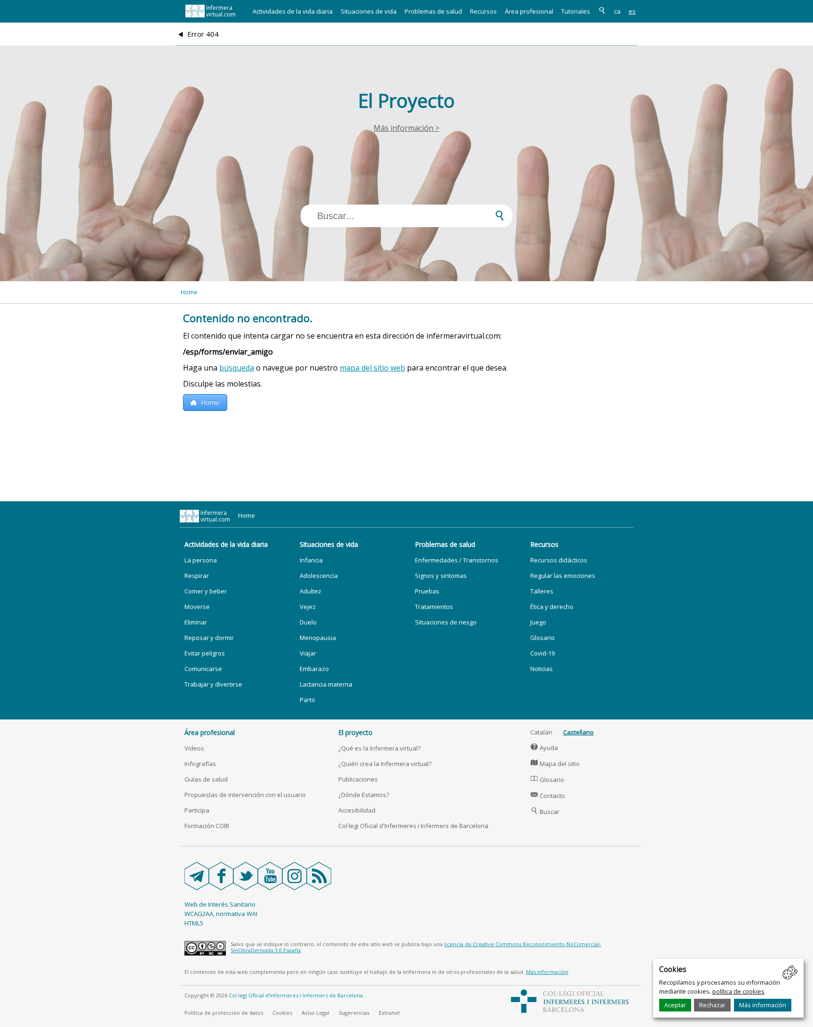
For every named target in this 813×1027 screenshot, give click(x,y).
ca (617, 11)
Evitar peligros (204, 653)
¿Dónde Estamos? (363, 794)
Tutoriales (575, 11)
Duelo (308, 622)
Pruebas (427, 591)
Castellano (578, 732)
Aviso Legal (315, 1012)
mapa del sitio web (372, 368)
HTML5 (193, 923)
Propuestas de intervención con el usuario (245, 794)
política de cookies (738, 991)
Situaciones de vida (369, 11)
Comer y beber (205, 591)
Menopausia (318, 637)
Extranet (389, 1012)
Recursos (483, 11)
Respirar (196, 575)
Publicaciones (358, 779)
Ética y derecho (552, 606)
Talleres (541, 591)
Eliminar (195, 622)
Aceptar (675, 1005)
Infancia (311, 560)
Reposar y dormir (209, 637)
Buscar (545, 811)
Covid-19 (542, 653)
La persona (200, 560)
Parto (307, 699)
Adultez (310, 591)
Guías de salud (206, 779)
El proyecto (355, 732)
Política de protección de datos (223, 1012)
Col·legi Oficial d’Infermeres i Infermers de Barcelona (296, 995)
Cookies (282, 1012)
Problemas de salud (433, 11)
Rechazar (712, 1005)
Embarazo (314, 668)
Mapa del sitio (555, 763)
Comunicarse (203, 668)
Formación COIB (206, 826)
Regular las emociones (562, 575)
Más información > (406, 128)
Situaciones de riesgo (446, 622)
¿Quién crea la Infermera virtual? (384, 763)
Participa (196, 810)
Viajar (308, 653)
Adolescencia (319, 575)
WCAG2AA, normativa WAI (220, 913)
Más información (762, 1005)
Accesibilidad (356, 810)
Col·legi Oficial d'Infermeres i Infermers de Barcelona (413, 826)
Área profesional (529, 11)
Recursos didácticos (558, 560)
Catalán (541, 732)
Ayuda (544, 747)
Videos (194, 748)
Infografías (200, 763)
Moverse (197, 606)
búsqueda (236, 368)
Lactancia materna (326, 684)
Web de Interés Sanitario (219, 904)
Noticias (541, 668)
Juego (538, 622)
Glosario (542, 637)
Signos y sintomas (441, 575)
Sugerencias (354, 1012)
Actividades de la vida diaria (293, 11)
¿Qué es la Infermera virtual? (379, 748)
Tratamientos (434, 606)
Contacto (548, 795)
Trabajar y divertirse (213, 684)
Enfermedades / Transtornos (456, 560)
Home (189, 292)
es (632, 11)
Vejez (308, 606)
